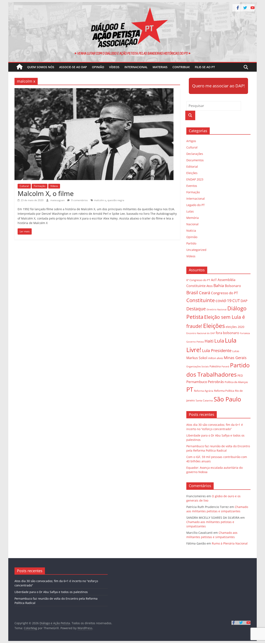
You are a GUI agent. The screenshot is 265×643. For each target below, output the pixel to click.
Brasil (192, 292)
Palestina (215, 366)
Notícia (191, 231)
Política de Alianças (236, 382)
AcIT (214, 280)
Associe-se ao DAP (73, 67)
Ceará (204, 292)
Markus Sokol (196, 358)
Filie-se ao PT (205, 67)
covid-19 (223, 300)
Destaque (196, 309)
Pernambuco (196, 381)
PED (240, 375)
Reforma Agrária (203, 390)
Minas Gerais (235, 357)
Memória (192, 218)
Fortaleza (245, 333)
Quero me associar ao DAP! (218, 86)
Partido (191, 243)
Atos (209, 286)
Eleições (192, 173)
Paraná (225, 366)
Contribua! (181, 67)
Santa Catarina (204, 400)
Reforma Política (224, 391)
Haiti (209, 341)
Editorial (192, 166)
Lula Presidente (216, 350)
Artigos (191, 141)
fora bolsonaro (227, 333)
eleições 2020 (235, 327)
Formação (39, 186)
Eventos (191, 186)
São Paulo (227, 399)
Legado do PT (195, 205)
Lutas (190, 211)
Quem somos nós (40, 67)
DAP (244, 300)
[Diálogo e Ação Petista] (132, 4)
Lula (219, 340)
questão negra (115, 200)
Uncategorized (196, 250)
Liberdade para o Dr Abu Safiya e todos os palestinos (51, 592)
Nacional (192, 224)
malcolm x (100, 200)
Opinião (98, 67)
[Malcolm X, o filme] (97, 90)
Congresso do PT (224, 293)
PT (189, 389)
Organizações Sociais (197, 366)
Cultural (24, 186)
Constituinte (200, 300)
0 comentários (79, 200)
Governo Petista (195, 341)
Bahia (218, 285)
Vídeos (114, 67)
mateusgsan (57, 200)
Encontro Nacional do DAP (200, 333)
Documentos (195, 160)
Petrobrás (216, 381)
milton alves (215, 358)
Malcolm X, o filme (46, 193)
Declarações (194, 154)
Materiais (160, 67)
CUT (236, 300)
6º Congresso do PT (198, 280)
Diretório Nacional (216, 309)
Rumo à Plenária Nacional (230, 543)
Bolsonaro (233, 286)
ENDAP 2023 (194, 179)
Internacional (136, 67)
